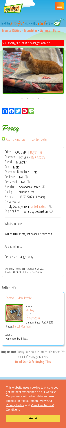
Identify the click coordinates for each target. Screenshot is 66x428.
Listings (45, 30)
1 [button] (22, 99)
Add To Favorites (15, 139)
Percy (56, 30)
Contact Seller (39, 139)
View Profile (25, 297)
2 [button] (27, 99)
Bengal (16, 326)
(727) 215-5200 (32, 318)
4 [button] (38, 99)
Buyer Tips (36, 152)
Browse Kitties (11, 30)
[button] (21, 409)
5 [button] (44, 99)
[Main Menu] (59, 6)
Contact (10, 297)
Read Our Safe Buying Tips (33, 361)
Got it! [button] (33, 418)
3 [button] (33, 99)
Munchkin (30, 30)
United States (38, 206)
